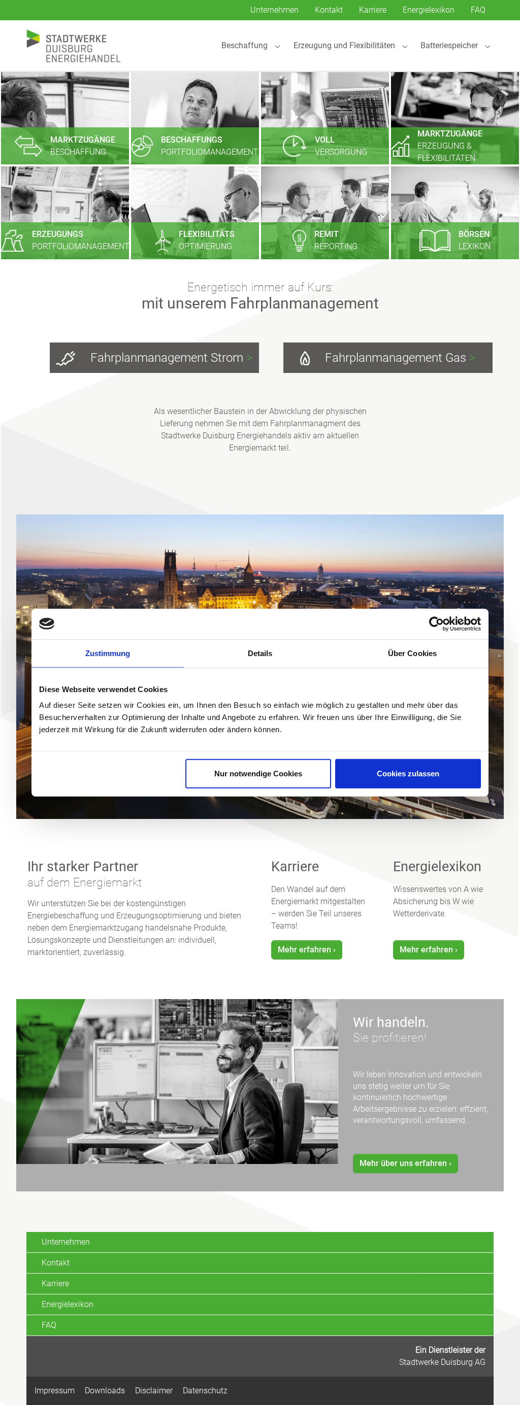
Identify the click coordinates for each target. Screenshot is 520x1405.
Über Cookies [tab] (412, 652)
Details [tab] (260, 652)
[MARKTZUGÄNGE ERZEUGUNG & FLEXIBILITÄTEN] (455, 117)
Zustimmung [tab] (108, 652)
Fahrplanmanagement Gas (398, 358)
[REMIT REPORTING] (325, 212)
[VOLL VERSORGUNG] (325, 117)
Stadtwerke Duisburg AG (442, 1362)
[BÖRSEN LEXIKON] (455, 212)
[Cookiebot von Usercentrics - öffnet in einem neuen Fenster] (436, 623)
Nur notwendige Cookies (258, 773)
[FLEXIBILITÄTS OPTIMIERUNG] (195, 212)
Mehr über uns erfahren (403, 1163)
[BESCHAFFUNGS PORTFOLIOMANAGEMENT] (195, 117)
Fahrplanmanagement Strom (169, 358)
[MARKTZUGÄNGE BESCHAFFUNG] (65, 117)
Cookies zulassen (408, 773)
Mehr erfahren (304, 949)
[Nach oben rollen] (497, 1382)
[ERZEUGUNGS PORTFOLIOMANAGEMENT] (65, 212)
